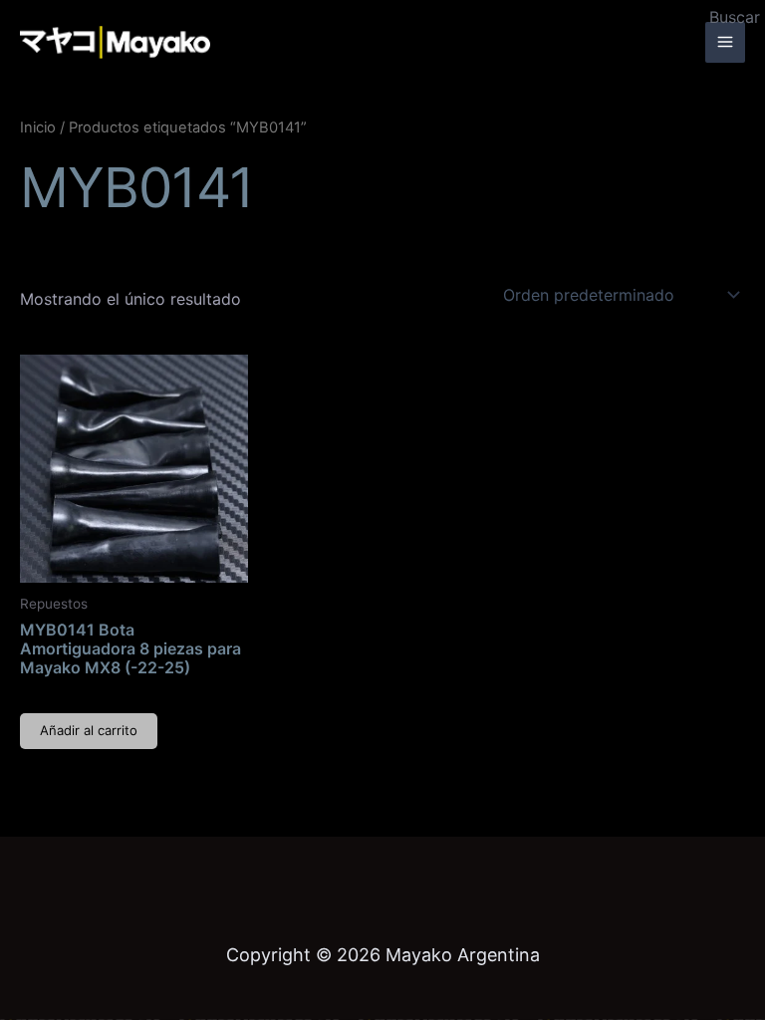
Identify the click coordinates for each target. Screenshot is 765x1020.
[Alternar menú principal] (725, 42)
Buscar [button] (734, 17)
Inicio (38, 127)
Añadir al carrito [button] (88, 730)
